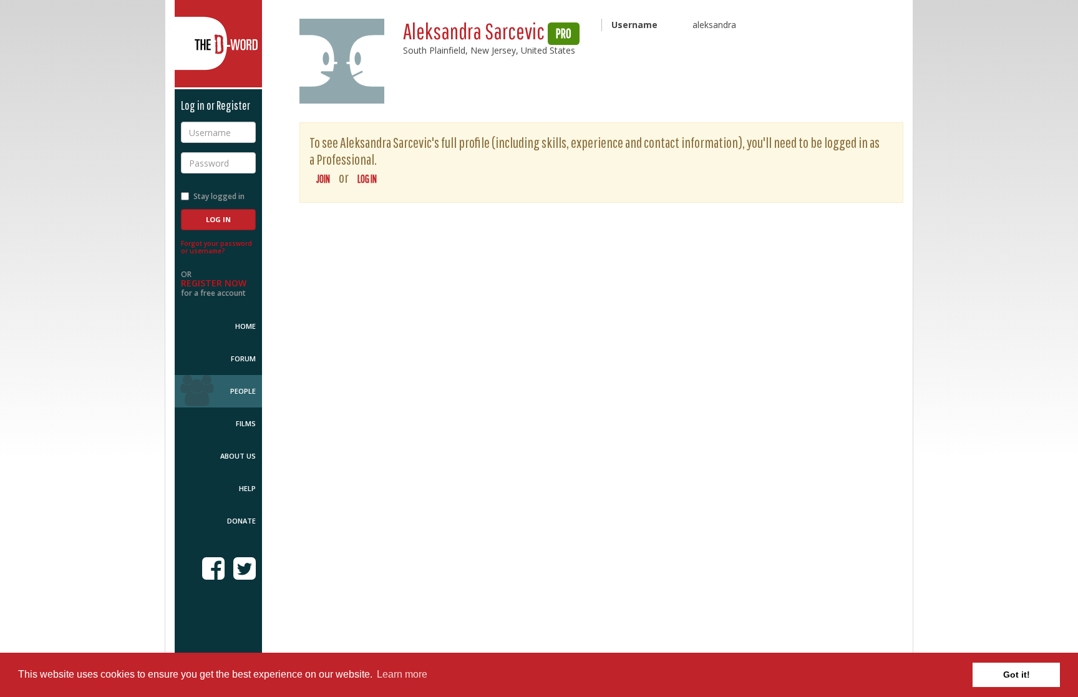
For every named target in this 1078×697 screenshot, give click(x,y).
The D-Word (218, 43)
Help (247, 488)
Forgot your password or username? (216, 247)
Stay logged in (219, 196)
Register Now (213, 283)
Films (246, 423)
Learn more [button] (402, 674)
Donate (241, 520)
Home (245, 326)
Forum (243, 358)
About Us (238, 456)
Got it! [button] (1016, 675)
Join (323, 179)
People (243, 391)
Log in (367, 179)
